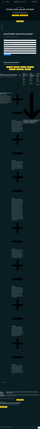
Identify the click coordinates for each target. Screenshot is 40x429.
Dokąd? (4, 43)
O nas (18, 1)
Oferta (20, 1)
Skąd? (4, 41)
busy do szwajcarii (20, 69)
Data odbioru (5, 39)
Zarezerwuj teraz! (24, 15)
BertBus (7, 1)
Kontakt (25, 1)
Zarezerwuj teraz (7, 54)
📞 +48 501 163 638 (15, 15)
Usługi (22, 1)
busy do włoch (28, 69)
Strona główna (15, 1)
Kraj (4, 45)
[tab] (17, 112)
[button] (34, 1)
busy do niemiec (12, 69)
